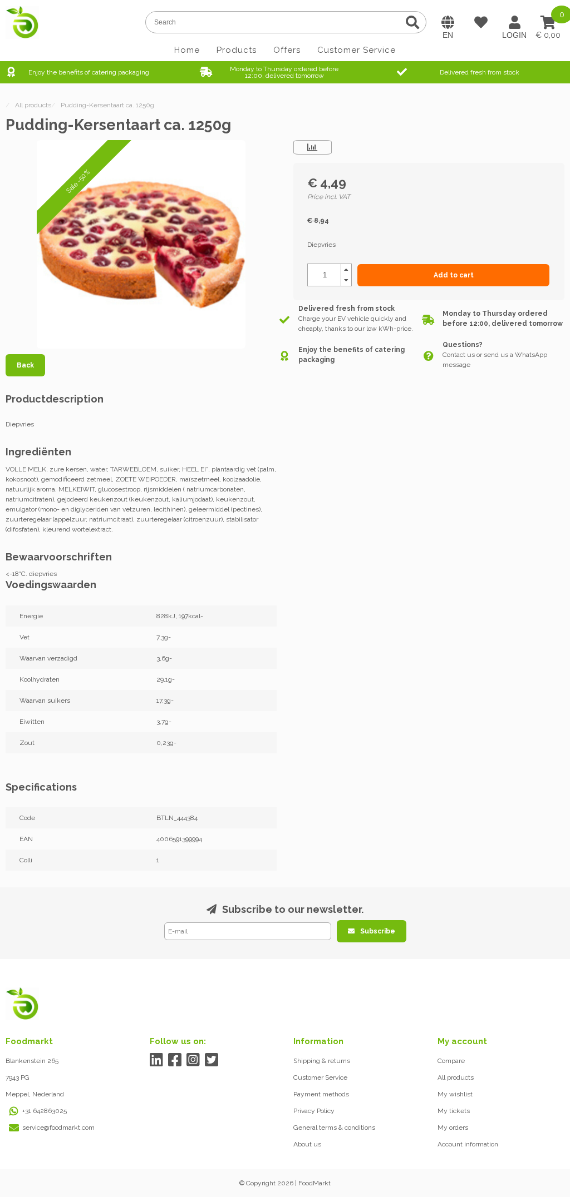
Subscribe (377, 931)
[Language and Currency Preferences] (447, 22)
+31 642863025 (44, 1111)
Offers (287, 50)
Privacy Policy (314, 1111)
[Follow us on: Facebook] (175, 1059)
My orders (453, 1127)
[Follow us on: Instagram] (193, 1059)
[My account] (514, 22)
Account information (468, 1144)
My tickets (454, 1111)
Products (237, 50)
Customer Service (356, 50)
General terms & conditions (334, 1127)
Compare (451, 1061)
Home (187, 50)
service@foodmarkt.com (58, 1127)
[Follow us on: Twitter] (212, 1059)
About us (307, 1144)
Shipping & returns (321, 1061)
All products (456, 1077)
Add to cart (454, 275)
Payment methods (321, 1094)
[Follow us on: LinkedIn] (157, 1059)
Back (25, 365)
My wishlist (455, 1094)
